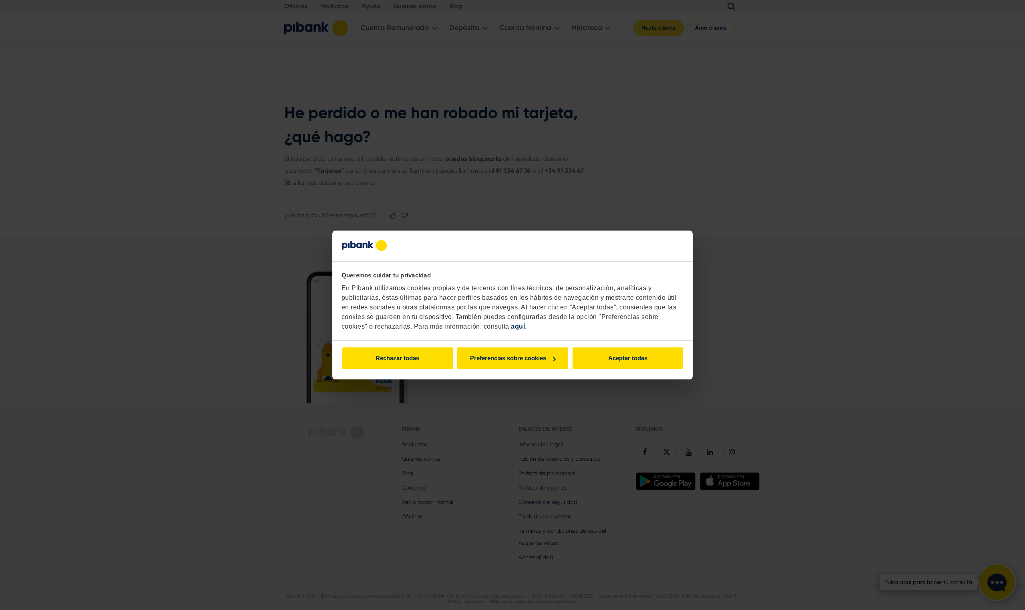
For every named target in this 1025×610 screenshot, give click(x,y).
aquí (518, 326)
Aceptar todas (627, 358)
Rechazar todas (397, 358)
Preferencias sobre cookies (508, 358)
